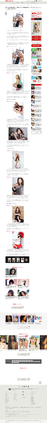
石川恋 (25, 33)
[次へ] (27, 260)
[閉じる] (41, 421)
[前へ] (6, 260)
